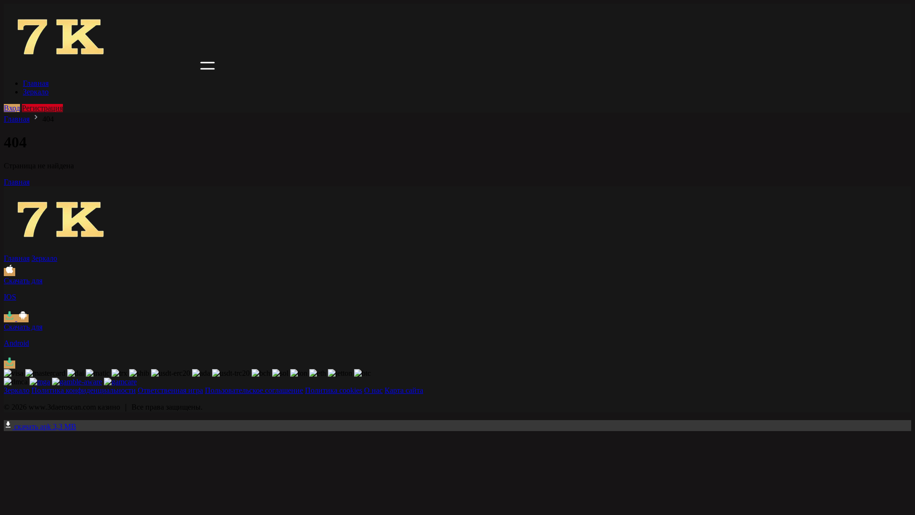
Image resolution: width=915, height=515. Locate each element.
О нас (373, 390)
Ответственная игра (170, 390)
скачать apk (44, 426)
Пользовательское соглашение (254, 390)
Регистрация (42, 108)
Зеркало (36, 92)
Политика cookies (333, 390)
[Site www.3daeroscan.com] (101, 67)
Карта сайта (404, 390)
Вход (12, 108)
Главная (36, 83)
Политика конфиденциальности (83, 390)
